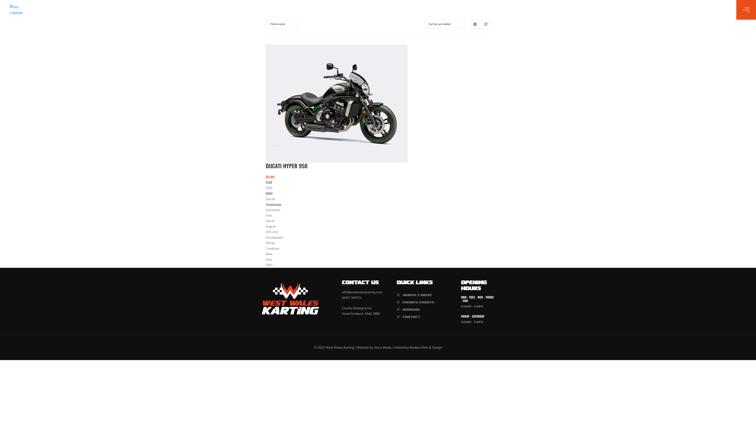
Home (324, 10)
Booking (411, 309)
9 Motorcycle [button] (277, 24)
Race (344, 10)
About (365, 10)
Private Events (418, 302)
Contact (424, 10)
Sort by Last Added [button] (440, 24)
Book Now (393, 10)
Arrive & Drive (417, 295)
